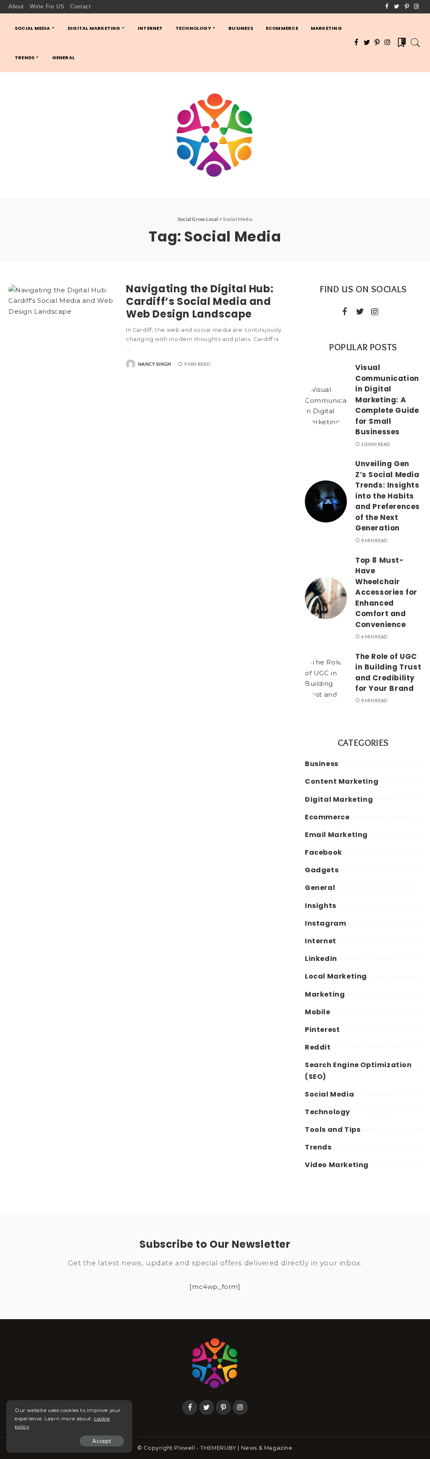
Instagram (325, 923)
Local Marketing (336, 976)
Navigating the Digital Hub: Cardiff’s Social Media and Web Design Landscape (199, 301)
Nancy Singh (154, 364)
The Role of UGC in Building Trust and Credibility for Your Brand (388, 672)
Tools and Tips (332, 1129)
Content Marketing (341, 781)
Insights (320, 906)
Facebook (323, 852)
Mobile (317, 1012)
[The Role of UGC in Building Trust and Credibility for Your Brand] (326, 678)
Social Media (329, 1094)
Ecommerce (327, 817)
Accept (101, 1441)
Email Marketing (336, 835)
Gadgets (321, 870)
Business (321, 764)
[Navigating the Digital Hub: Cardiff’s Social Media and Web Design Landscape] (63, 326)
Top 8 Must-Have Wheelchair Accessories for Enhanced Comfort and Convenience (386, 592)
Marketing (325, 994)
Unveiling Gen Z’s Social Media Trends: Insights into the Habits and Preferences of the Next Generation (387, 496)
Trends (318, 1147)
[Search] (415, 42)
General (320, 887)
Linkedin (321, 958)
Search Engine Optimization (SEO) (358, 1070)
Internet (320, 941)
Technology (327, 1112)
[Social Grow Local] (215, 135)
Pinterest (322, 1029)
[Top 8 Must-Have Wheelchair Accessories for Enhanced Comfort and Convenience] (326, 598)
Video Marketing (337, 1165)
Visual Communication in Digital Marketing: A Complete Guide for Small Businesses (387, 399)
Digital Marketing (339, 799)
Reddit (318, 1047)
